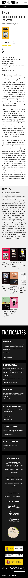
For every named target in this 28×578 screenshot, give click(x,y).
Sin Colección (17, 59)
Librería (7, 341)
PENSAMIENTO (11, 69)
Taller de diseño (11, 427)
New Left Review (11, 442)
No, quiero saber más (19, 571)
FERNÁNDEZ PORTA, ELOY (10, 24)
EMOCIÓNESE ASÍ (13, 262)
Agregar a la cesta (14, 42)
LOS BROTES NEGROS (21, 288)
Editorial (7, 390)
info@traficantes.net (14, 493)
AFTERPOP (4, 262)
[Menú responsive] (25, 2)
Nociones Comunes (12, 406)
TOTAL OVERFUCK (13, 310)
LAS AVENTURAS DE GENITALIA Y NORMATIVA (14, 288)
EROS (3, 286)
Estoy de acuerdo (6, 575)
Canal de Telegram (7, 357)
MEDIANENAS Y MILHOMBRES (5, 312)
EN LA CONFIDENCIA (21, 263)
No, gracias (14, 575)
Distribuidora (10, 365)
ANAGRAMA (11, 57)
